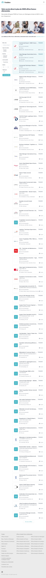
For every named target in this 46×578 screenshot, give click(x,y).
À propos (3, 548)
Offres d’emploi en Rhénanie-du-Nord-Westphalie (23, 546)
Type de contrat (5, 47)
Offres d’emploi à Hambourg (22, 551)
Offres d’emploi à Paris (21, 553)
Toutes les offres (20, 536)
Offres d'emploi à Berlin (36, 539)
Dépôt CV (3, 546)
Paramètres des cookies (6, 566)
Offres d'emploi (4, 536)
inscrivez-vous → (40, 36)
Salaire (3, 64)
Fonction (4, 53)
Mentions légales (5, 555)
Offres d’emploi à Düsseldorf (22, 548)
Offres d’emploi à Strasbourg (37, 553)
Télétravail (4, 69)
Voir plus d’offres (28, 521)
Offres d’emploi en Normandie (23, 543)
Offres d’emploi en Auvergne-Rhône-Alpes (38, 541)
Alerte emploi (4, 543)
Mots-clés (4, 42)
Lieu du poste (5, 59)
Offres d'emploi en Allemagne (37, 536)
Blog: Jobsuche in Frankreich (7, 541)
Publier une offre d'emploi (7, 553)
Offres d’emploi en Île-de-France (38, 546)
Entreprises (3, 551)
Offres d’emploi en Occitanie (37, 543)
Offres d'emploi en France (22, 539)
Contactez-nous (5, 564)
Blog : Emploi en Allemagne (7, 539)
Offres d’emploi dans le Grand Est (23, 541)
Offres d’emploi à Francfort (37, 548)
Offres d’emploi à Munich (36, 551)
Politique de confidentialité (7, 562)
